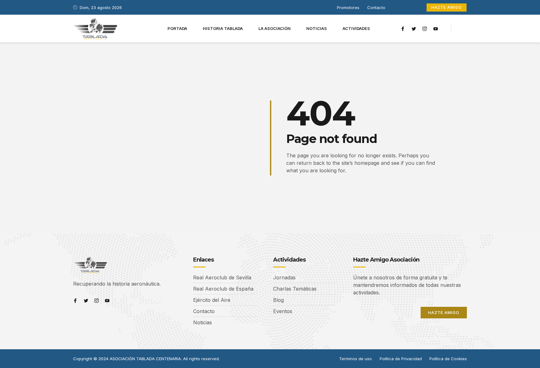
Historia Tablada (223, 28)
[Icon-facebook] (402, 28)
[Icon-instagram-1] (424, 28)
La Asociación (274, 28)
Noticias (316, 28)
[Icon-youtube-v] (435, 28)
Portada (177, 28)
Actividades (356, 28)
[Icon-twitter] (413, 28)
